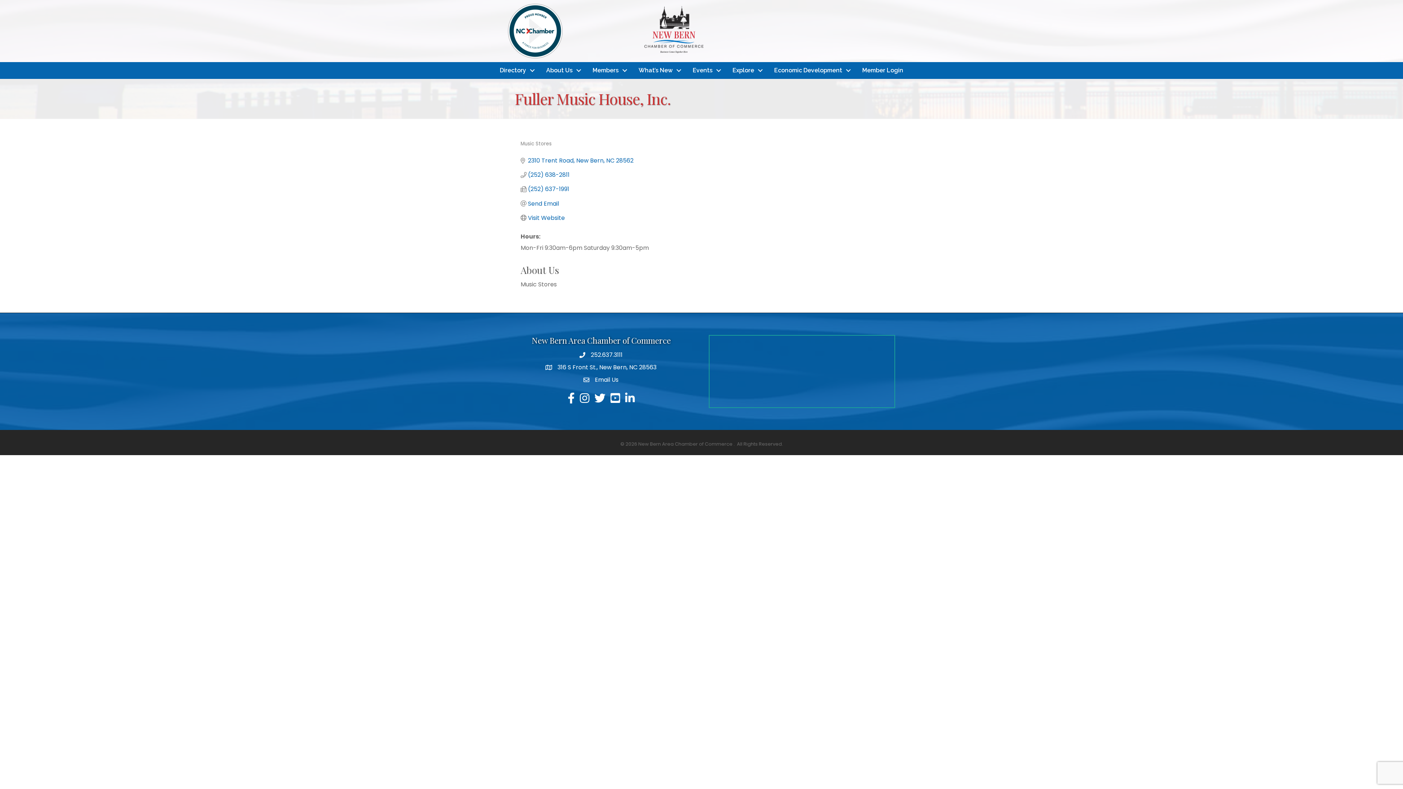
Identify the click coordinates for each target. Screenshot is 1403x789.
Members (606, 70)
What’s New (656, 70)
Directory (513, 70)
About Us (559, 70)
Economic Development (808, 70)
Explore (743, 70)
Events (702, 70)
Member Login (882, 70)
